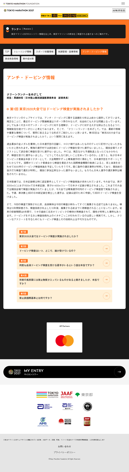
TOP (7, 51)
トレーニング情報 (22, 51)
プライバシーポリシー (64, 452)
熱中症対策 (28, 58)
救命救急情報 (11, 58)
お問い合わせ (64, 446)
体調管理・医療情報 (68, 51)
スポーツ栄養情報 (44, 51)
